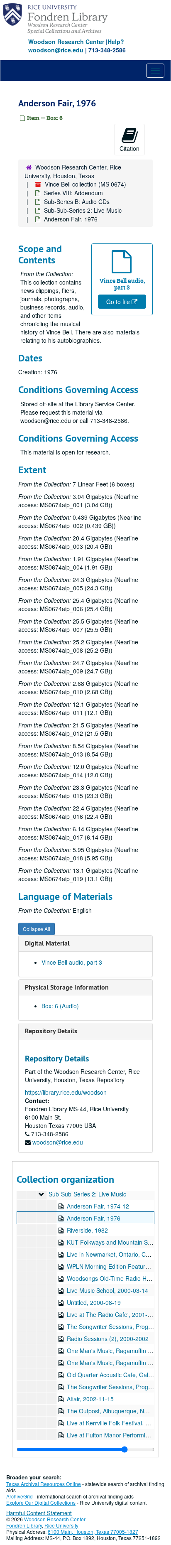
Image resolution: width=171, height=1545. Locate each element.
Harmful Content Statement (39, 1513)
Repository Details (51, 1031)
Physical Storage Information (67, 987)
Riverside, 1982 (87, 1230)
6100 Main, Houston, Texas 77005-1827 (93, 1531)
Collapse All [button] (36, 928)
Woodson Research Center (66, 41)
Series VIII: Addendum (73, 193)
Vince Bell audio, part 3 (72, 962)
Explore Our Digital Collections (41, 1502)
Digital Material (47, 943)
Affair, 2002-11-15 (90, 1399)
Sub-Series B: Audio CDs (77, 201)
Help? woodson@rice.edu (76, 45)
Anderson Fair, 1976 (93, 1218)
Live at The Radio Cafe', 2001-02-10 (115, 1314)
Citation (129, 148)
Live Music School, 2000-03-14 (107, 1290)
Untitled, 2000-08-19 (94, 1302)
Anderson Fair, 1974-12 (98, 1206)
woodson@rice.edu (57, 1142)
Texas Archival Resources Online (43, 1483)
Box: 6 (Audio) (60, 1006)
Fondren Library (24, 1525)
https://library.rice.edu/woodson (66, 1092)
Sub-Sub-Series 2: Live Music (83, 210)
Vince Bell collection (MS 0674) (85, 184)
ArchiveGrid (19, 1496)
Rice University (61, 1525)
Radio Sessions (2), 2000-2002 (108, 1338)
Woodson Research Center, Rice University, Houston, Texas (72, 171)
